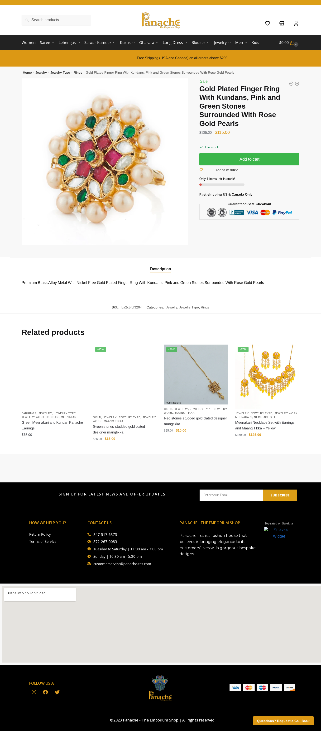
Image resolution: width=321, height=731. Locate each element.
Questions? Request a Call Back (283, 721)
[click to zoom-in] (105, 161)
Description (160, 269)
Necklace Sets (265, 417)
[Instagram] (34, 692)
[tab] (160, 265)
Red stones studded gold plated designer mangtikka (195, 421)
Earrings (29, 413)
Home (27, 72)
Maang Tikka (113, 421)
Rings (78, 72)
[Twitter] (57, 692)
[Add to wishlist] (79, 350)
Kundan (52, 417)
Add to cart (249, 159)
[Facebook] (45, 692)
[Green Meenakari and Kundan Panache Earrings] (54, 377)
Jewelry (41, 72)
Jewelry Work (33, 417)
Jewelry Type (60, 72)
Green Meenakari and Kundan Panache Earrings (52, 425)
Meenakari (69, 417)
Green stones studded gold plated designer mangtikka (119, 429)
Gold (97, 417)
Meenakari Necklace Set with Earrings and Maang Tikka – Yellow (265, 425)
